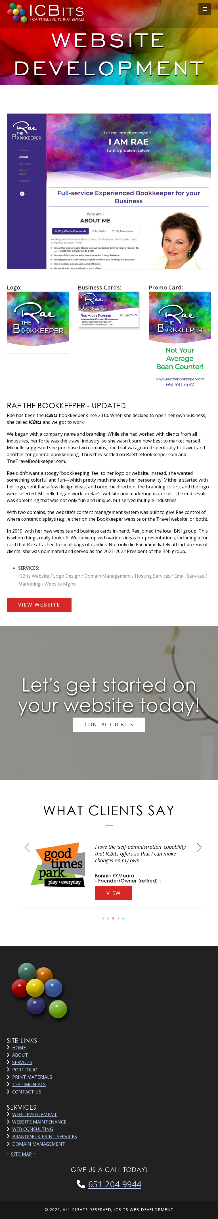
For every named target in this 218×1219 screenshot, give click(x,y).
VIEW (113, 893)
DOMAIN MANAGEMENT (38, 1144)
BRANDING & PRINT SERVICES (44, 1136)
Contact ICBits (109, 724)
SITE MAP (21, 1154)
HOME (19, 1047)
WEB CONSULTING (32, 1129)
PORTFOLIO (24, 1070)
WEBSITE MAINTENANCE (39, 1122)
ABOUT (20, 1055)
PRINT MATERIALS (32, 1077)
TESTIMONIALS (29, 1084)
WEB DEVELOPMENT (34, 1114)
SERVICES (22, 1062)
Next (199, 847)
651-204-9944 (114, 1184)
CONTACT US (26, 1092)
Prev (27, 847)
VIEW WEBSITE (39, 604)
